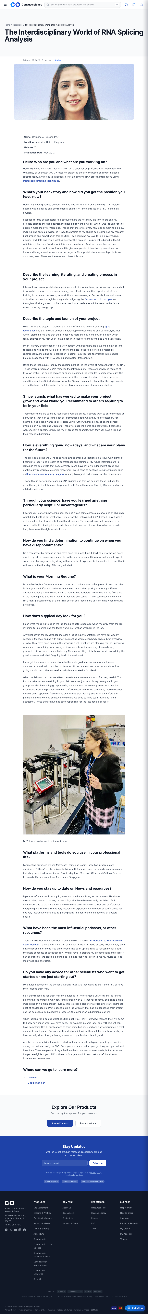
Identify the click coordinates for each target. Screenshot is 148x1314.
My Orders (125, 1228)
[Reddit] (24, 1229)
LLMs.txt (94, 1310)
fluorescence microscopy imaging (45, 474)
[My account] (126, 4)
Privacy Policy (10, 1310)
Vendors (124, 1239)
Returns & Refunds (129, 1223)
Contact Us (67, 1218)
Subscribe (98, 1163)
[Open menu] (5, 5)
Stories (57, 60)
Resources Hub (98, 1207)
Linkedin (32, 1077)
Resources (17, 25)
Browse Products (60, 1123)
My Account (126, 1234)
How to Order (126, 1213)
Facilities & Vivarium (43, 1218)
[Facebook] (6, 1229)
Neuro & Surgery (41, 1228)
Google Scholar (36, 1082)
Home (7, 25)
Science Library (98, 1213)
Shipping (124, 1218)
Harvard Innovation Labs (92, 1181)
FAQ (93, 1223)
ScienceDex (68, 1213)
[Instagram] (19, 1229)
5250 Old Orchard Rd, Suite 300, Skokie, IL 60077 (15, 1218)
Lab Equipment (41, 1207)
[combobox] (82, 5)
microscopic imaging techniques (41, 180)
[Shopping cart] (141, 4)
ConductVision (40, 1239)
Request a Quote (88, 1123)
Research (95, 1218)
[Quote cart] (134, 4)
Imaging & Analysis (42, 1213)
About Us (66, 1207)
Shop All (37, 1279)
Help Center (126, 1207)
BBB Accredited (70, 1181)
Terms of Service (25, 1310)
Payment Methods (81, 1310)
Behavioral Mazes (42, 1223)
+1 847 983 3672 (13, 1224)
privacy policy (95, 1173)
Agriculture (39, 1234)
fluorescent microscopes (98, 299)
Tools (93, 1228)
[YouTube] (15, 1229)
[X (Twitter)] (10, 1229)
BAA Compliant (51, 1181)
